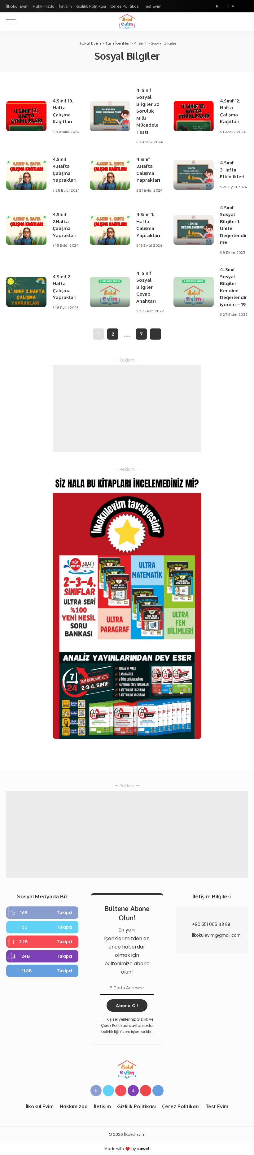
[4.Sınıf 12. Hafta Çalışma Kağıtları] (193, 116)
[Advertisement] (127, 408)
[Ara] (244, 21)
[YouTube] (238, 6)
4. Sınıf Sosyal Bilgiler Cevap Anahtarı (146, 287)
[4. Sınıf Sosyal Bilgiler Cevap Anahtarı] (110, 292)
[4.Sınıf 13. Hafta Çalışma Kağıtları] (26, 116)
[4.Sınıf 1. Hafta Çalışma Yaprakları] (110, 230)
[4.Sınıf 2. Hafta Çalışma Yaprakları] (26, 292)
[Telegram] (245, 6)
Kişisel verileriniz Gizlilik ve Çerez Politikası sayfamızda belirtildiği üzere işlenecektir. (127, 1026)
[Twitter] (223, 6)
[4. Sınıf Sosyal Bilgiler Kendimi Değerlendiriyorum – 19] (193, 292)
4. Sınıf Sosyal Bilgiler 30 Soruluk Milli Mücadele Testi (148, 111)
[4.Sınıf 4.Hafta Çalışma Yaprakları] (26, 175)
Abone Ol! (127, 1005)
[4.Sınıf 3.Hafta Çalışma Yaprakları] (110, 175)
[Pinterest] (228, 6)
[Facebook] (217, 6)
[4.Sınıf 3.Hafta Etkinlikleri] (193, 175)
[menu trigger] (14, 21)
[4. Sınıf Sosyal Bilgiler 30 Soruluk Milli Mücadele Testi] (110, 116)
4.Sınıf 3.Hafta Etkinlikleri (232, 170)
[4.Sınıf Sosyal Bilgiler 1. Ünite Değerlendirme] (193, 230)
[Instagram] (232, 6)
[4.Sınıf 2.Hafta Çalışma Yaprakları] (26, 230)
